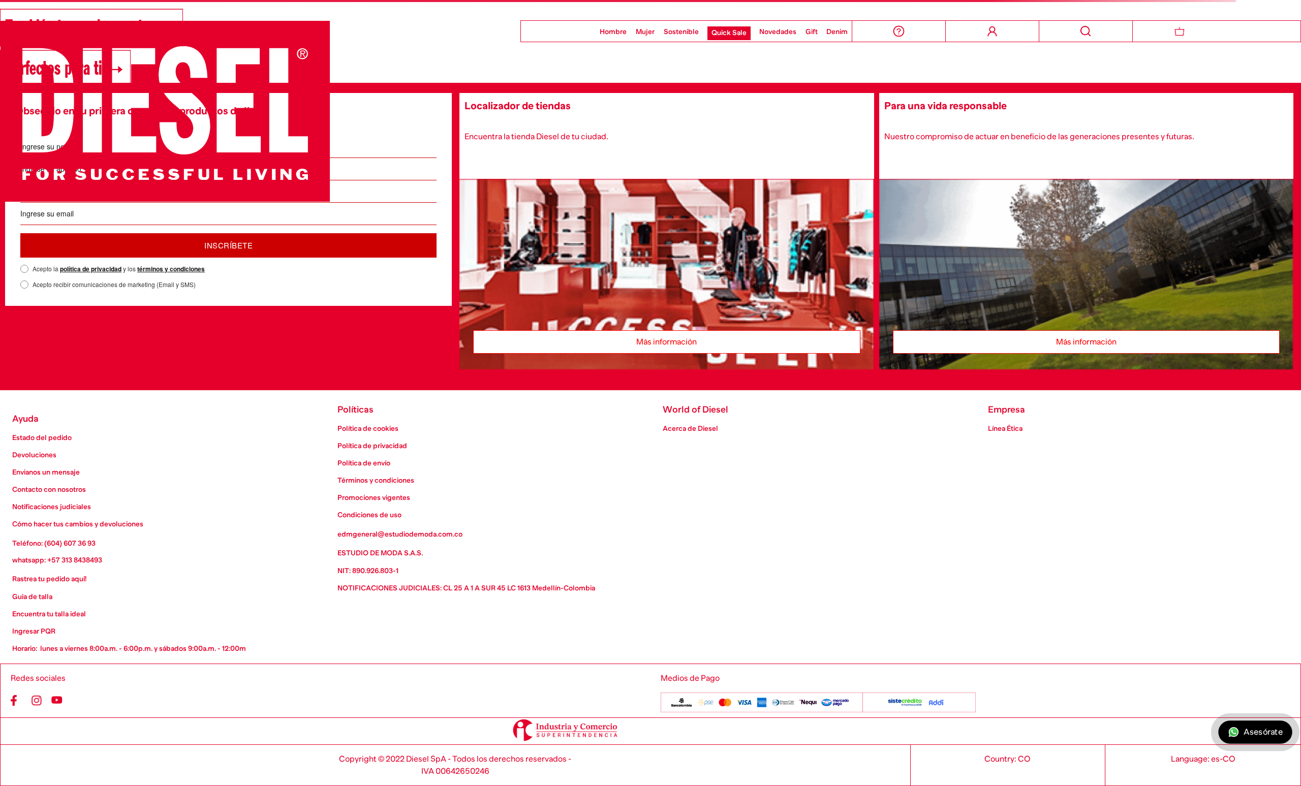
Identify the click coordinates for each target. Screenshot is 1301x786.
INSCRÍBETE (228, 245)
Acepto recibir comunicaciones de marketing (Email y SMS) (114, 284)
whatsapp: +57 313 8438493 (57, 560)
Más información (666, 342)
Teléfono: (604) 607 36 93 (54, 543)
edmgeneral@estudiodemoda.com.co (399, 534)
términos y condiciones (171, 268)
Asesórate (1263, 732)
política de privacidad (90, 268)
